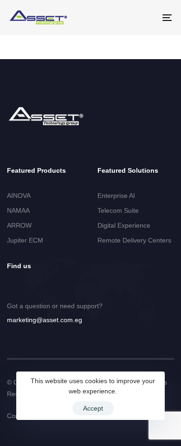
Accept (93, 408)
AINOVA (19, 195)
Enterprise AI (116, 195)
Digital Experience (123, 225)
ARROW (19, 225)
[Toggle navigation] (144, 17)
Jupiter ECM (25, 240)
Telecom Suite (118, 210)
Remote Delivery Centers (134, 240)
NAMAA (18, 210)
